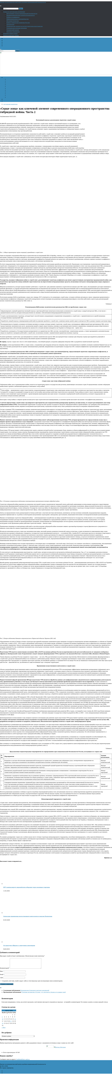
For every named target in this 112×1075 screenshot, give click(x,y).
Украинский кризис (13, 30)
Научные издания (8, 42)
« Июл (3, 1027)
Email (2, 974)
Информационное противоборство (18, 19)
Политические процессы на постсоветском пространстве (25, 26)
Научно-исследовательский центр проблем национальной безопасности (23, 2)
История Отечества (13, 21)
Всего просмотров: (9, 1052)
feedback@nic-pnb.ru (22, 1059)
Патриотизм (10, 24)
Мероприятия (7, 46)
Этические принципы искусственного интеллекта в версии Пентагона (27, 916)
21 (11, 1021)
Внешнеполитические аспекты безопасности (21, 15)
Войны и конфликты (13, 17)
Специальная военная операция (17, 28)
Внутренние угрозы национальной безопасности (22, 13)
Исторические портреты (11, 44)
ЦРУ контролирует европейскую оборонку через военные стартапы (26, 887)
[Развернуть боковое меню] (0, 987)
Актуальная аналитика (10, 40)
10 (2, 1019)
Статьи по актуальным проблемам (14, 12)
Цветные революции (13, 32)
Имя (1, 971)
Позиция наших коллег (10, 33)
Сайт (1, 978)
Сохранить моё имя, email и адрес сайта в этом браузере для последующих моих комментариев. (32, 981)
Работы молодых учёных (11, 35)
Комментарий (5, 968)
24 (2, 1023)
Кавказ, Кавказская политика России (18, 23)
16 (15, 1019)
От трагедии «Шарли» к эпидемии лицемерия (19, 945)
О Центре (6, 38)
